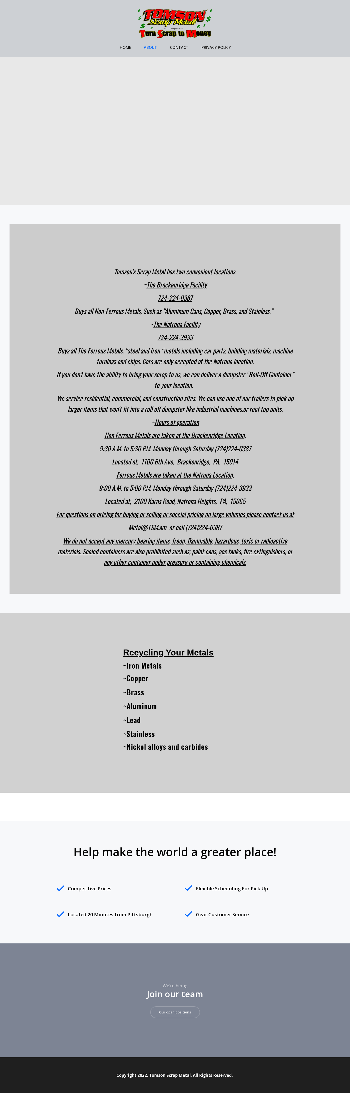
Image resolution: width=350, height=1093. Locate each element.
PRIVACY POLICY (216, 47)
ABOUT (150, 47)
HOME (125, 47)
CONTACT (179, 47)
